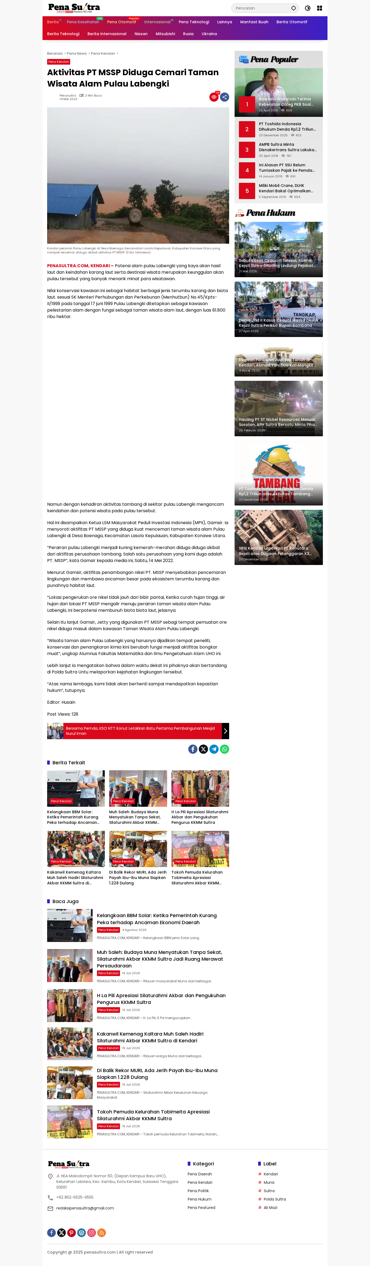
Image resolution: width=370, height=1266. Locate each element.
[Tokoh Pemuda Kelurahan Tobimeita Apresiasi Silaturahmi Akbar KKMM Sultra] (200, 849)
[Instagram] (91, 1232)
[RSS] (101, 1232)
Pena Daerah (200, 1174)
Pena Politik (198, 1191)
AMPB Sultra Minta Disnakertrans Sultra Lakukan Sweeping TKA (288, 147)
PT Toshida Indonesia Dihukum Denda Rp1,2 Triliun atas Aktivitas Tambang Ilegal (286, 126)
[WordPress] (81, 1232)
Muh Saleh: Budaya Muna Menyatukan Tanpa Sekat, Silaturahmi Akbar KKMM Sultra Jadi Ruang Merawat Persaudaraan (136, 817)
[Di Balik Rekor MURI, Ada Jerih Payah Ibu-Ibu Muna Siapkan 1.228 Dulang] (138, 849)
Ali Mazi (270, 1207)
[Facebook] (192, 749)
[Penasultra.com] (74, 8)
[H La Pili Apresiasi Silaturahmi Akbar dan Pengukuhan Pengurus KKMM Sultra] (200, 788)
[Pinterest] (71, 1232)
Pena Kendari (58, 62)
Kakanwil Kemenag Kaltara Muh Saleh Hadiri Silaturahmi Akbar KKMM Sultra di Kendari (75, 878)
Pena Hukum (200, 1199)
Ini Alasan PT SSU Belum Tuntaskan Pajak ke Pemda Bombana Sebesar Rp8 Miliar (287, 168)
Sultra (269, 1191)
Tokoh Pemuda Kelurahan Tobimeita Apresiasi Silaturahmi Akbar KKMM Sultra (197, 878)
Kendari (271, 1174)
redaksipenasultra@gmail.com (85, 1208)
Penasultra (68, 95)
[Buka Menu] (319, 8)
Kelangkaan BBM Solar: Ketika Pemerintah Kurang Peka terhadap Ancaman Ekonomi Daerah (72, 817)
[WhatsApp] (224, 749)
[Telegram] (214, 749)
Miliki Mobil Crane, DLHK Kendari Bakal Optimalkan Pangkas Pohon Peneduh (285, 188)
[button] (293, 8)
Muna (269, 1182)
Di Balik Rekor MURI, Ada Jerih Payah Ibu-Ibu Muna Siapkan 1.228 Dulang (138, 877)
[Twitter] (203, 749)
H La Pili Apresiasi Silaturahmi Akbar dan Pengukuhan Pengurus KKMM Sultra (199, 817)
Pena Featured (201, 1207)
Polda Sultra (275, 1199)
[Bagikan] (224, 97)
